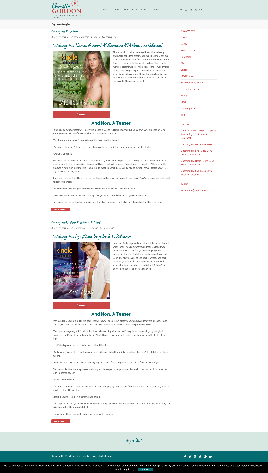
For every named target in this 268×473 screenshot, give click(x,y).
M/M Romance (188, 76)
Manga (184, 95)
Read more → (61, 209)
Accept (145, 469)
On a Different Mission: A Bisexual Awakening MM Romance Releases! (199, 134)
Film (183, 63)
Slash (183, 101)
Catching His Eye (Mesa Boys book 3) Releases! (76, 223)
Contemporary (191, 89)
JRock (184, 69)
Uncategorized (189, 108)
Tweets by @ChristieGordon (196, 190)
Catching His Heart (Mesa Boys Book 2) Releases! (197, 162)
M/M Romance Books (192, 82)
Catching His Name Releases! (66, 31)
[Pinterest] (196, 10)
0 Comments (110, 37)
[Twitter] (190, 456)
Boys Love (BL (188, 50)
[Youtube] (201, 10)
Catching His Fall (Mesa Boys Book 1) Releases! (196, 172)
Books (96, 37)
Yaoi (183, 114)
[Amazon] (191, 10)
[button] (81, 114)
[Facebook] (181, 10)
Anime (184, 37)
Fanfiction (186, 56)
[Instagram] (186, 10)
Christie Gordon (61, 37)
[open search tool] (206, 10)
